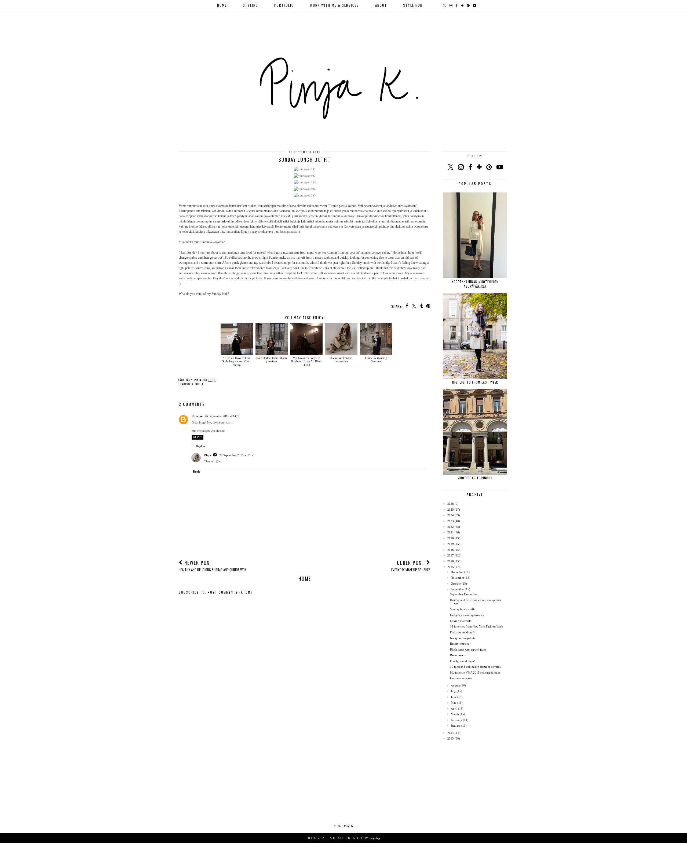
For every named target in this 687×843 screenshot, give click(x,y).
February (456, 720)
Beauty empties (459, 643)
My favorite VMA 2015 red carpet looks (475, 672)
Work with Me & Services (334, 5)
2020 (450, 538)
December (457, 572)
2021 (450, 532)
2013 (450, 738)
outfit (199, 384)
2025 (450, 509)
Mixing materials (460, 620)
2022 (450, 526)
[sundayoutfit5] (305, 195)
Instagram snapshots (462, 638)
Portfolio (284, 5)
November (457, 577)
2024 (450, 515)
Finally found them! (462, 661)
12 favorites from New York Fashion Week (476, 626)
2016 (450, 561)
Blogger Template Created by (343, 838)
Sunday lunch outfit (462, 609)
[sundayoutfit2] (305, 176)
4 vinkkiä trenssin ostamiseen (341, 359)
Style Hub (413, 5)
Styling (250, 5)
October (456, 583)
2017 (450, 555)
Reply (197, 437)
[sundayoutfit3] (305, 182)
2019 (450, 543)
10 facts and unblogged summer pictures (475, 666)
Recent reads (458, 655)
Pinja (207, 455)
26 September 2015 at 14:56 (222, 416)
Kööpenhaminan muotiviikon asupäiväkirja (475, 283)
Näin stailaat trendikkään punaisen (271, 359)
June (453, 697)
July (453, 691)
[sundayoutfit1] (305, 169)
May (453, 702)
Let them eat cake (461, 678)
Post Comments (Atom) (230, 592)
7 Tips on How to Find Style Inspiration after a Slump (236, 361)
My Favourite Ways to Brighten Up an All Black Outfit (306, 361)
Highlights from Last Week (475, 382)
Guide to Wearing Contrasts (376, 359)
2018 (450, 549)
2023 (450, 521)
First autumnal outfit (462, 632)
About (381, 5)
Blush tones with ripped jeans (468, 649)
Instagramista (288, 231)
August (455, 685)
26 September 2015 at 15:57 (237, 455)
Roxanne (197, 416)
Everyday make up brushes (467, 615)
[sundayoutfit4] (305, 189)
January (456, 725)
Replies (200, 446)
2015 (450, 567)
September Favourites (463, 594)
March (455, 714)
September (457, 589)
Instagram (424, 278)
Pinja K (348, 825)
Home (222, 5)
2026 (450, 503)
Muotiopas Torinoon (475, 478)
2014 (450, 732)
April (454, 708)
